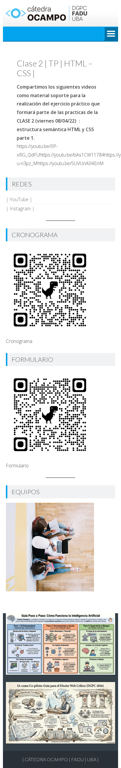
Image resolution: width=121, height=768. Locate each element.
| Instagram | (20, 208)
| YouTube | (19, 199)
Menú (111, 34)
